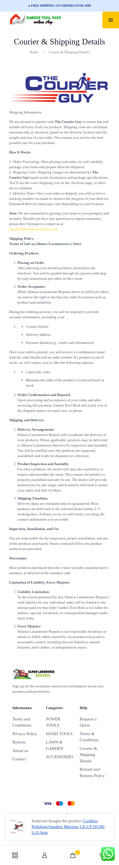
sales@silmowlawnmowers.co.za (33, 229)
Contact (19, 759)
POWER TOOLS (53, 722)
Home (34, 52)
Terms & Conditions (89, 737)
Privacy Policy (24, 734)
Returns (19, 742)
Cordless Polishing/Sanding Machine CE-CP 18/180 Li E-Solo (68, 827)
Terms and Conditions (21, 722)
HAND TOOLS (59, 734)
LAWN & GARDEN (54, 745)
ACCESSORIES (59, 757)
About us (20, 750)
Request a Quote (88, 722)
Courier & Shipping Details (88, 754)
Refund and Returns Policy (92, 772)
